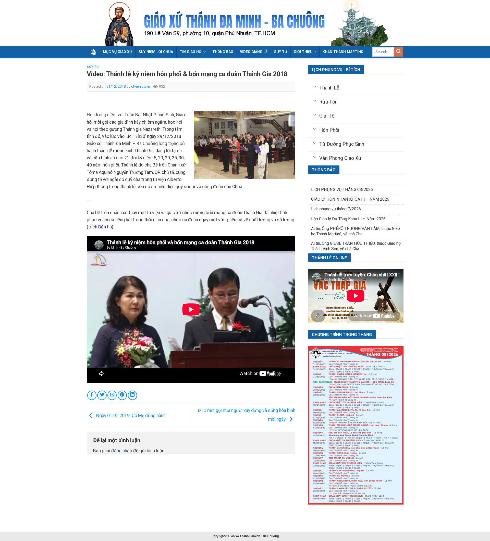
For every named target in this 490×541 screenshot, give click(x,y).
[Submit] (398, 52)
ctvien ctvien (141, 86)
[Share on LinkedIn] (132, 395)
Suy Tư (93, 67)
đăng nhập (121, 450)
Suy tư (280, 52)
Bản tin (105, 226)
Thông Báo (222, 52)
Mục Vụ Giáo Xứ (117, 52)
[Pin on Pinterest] (122, 395)
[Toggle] (314, 86)
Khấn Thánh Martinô (343, 52)
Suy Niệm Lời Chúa (156, 52)
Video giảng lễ (253, 52)
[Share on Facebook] (91, 395)
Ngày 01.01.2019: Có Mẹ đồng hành (130, 415)
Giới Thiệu (303, 52)
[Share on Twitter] (101, 395)
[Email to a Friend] (112, 395)
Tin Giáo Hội (191, 52)
